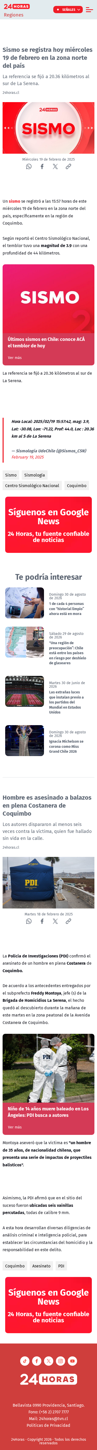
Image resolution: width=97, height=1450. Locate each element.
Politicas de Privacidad (48, 1425)
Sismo (11, 475)
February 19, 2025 (27, 457)
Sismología (34, 475)
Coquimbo (76, 485)
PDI (61, 1266)
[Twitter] (55, 166)
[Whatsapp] (29, 166)
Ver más (15, 357)
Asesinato (41, 1266)
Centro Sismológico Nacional (32, 485)
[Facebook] (42, 166)
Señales (69, 9)
